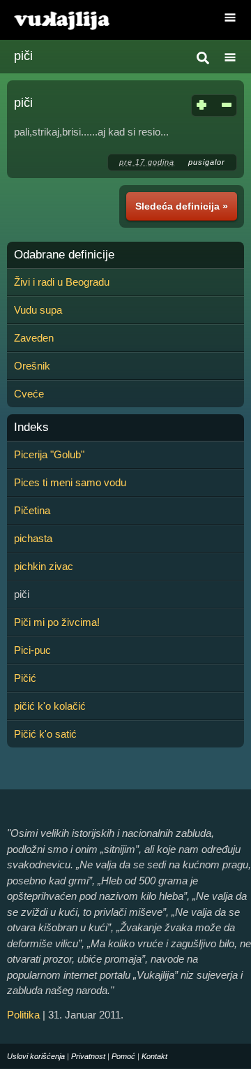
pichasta (33, 538)
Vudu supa (38, 310)
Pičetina (32, 510)
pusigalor (206, 162)
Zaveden (34, 338)
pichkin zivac (43, 566)
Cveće (29, 394)
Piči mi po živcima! (57, 622)
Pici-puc (32, 650)
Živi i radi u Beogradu (61, 282)
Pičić (25, 678)
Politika (23, 1015)
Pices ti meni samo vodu (70, 482)
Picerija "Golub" (49, 454)
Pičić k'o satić (45, 734)
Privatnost (88, 1056)
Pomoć (123, 1056)
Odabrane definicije (64, 255)
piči (23, 56)
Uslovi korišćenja (36, 1056)
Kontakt (154, 1056)
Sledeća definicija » (181, 206)
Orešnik (32, 366)
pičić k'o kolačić (50, 706)
